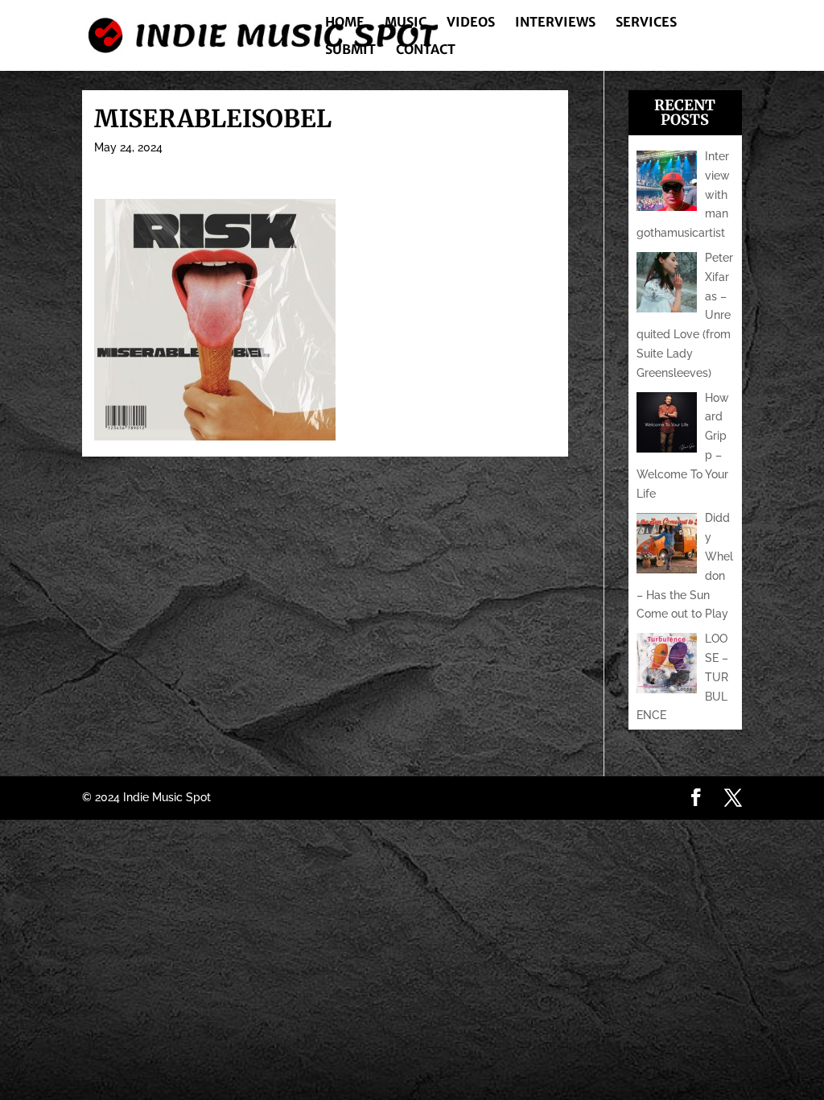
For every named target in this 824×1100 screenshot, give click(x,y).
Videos (471, 23)
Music (405, 23)
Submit (350, 50)
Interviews (555, 23)
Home (345, 23)
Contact (425, 50)
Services (646, 23)
